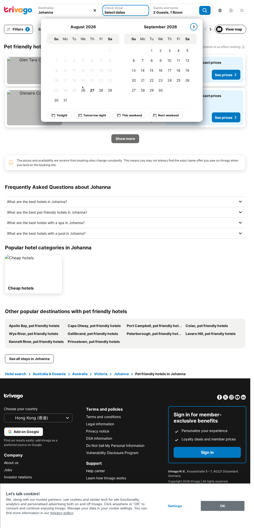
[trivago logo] (18, 10)
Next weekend (165, 115)
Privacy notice (97, 431)
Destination (46, 8)
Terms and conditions (103, 417)
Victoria (100, 374)
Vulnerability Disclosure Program (112, 453)
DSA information (99, 438)
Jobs (8, 470)
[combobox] (68, 12)
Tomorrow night (91, 115)
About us (11, 463)
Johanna (121, 374)
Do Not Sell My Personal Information (115, 445)
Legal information (100, 424)
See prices (223, 75)
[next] (190, 27)
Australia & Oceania (49, 374)
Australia (80, 374)
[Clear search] (94, 10)
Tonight (58, 115)
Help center (95, 471)
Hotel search (15, 374)
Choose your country (21, 409)
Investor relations (18, 477)
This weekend (129, 115)
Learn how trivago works (106, 478)
